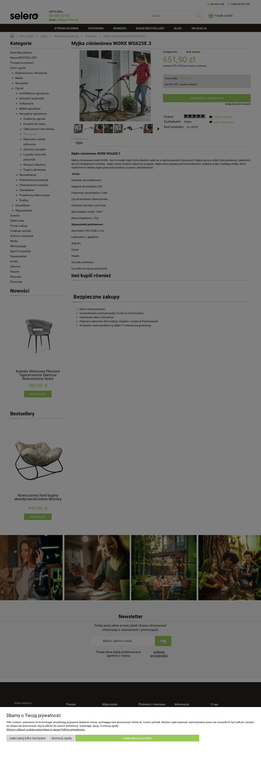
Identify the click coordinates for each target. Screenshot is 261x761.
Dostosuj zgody (62, 738)
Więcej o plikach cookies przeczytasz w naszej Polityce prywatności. (46, 729)
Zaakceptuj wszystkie (137, 738)
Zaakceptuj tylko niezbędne (27, 738)
